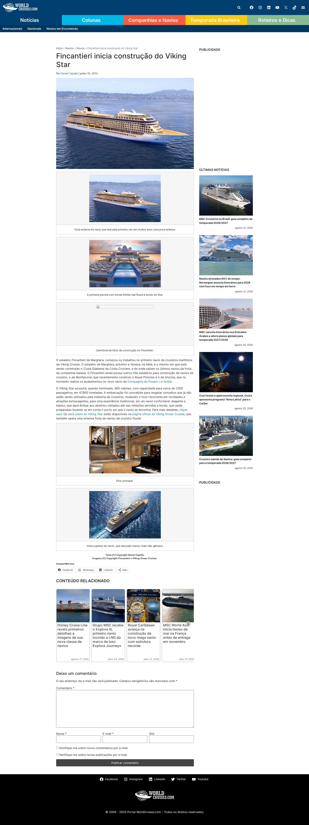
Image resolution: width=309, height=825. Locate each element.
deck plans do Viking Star (85, 414)
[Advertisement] (226, 108)
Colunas (91, 20)
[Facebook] (251, 7)
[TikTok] (294, 7)
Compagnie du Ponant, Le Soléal (149, 381)
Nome (61, 733)
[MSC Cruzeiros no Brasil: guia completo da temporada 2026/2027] (226, 195)
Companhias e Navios (153, 20)
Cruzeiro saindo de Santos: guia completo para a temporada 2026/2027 (225, 461)
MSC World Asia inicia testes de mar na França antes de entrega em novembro (176, 633)
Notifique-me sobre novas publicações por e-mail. (93, 754)
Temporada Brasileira (215, 20)
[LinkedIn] (269, 7)
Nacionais (34, 28)
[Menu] (303, 7)
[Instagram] (260, 7)
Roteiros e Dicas (276, 20)
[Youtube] (277, 7)
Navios (69, 48)
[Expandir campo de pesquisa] (239, 7)
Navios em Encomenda (62, 28)
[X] (286, 7)
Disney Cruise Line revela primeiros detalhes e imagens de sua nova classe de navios (72, 635)
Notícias (29, 20)
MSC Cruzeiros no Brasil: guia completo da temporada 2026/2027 (225, 220)
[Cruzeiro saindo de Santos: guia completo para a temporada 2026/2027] (226, 436)
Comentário (65, 688)
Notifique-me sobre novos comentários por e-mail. (93, 748)
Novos (81, 48)
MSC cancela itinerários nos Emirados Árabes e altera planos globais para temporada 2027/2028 (222, 336)
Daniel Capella (69, 73)
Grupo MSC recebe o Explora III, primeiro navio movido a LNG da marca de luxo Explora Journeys (108, 635)
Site (151, 733)
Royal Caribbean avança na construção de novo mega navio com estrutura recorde (142, 635)
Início (59, 48)
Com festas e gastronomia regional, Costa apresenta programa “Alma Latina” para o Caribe (225, 399)
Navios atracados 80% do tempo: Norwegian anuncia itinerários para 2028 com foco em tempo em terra (224, 282)
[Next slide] (188, 624)
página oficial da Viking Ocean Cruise (157, 414)
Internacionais (12, 28)
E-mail (108, 733)
